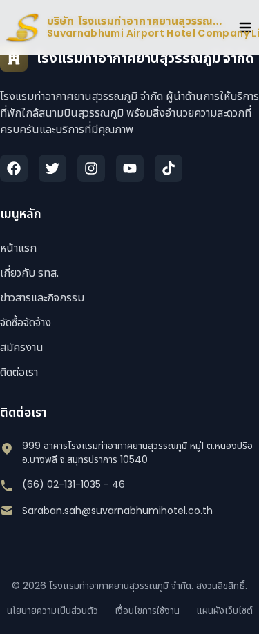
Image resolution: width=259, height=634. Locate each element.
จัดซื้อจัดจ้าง (25, 322)
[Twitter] (52, 168)
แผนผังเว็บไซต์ (224, 610)
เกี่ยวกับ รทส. (29, 273)
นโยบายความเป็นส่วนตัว (52, 610)
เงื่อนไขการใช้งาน (147, 610)
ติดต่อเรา (19, 372)
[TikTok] (168, 168)
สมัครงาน (22, 347)
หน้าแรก (18, 248)
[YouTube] (130, 168)
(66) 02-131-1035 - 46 (73, 484)
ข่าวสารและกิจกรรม (42, 298)
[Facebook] (14, 168)
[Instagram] (91, 168)
